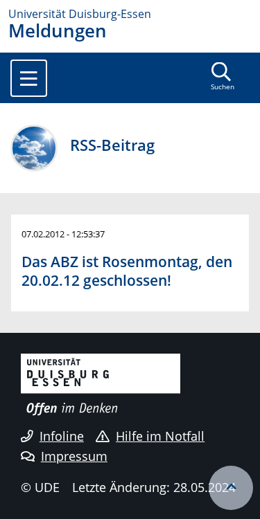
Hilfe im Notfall (160, 436)
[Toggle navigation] (28, 78)
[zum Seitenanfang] (231, 488)
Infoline (62, 436)
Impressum (74, 456)
